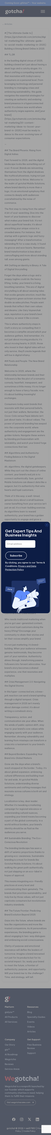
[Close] (4, 525)
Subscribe (16, 555)
